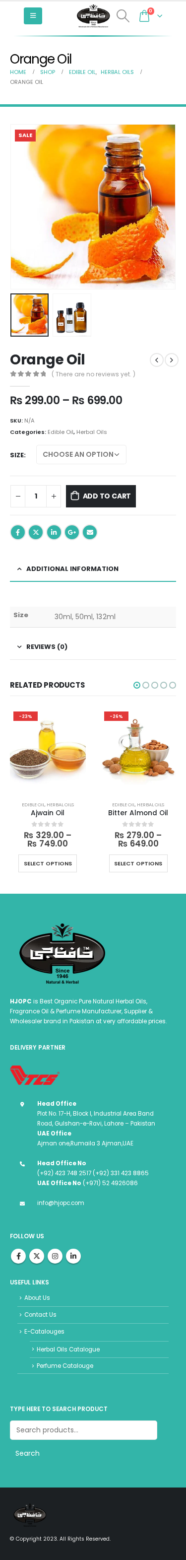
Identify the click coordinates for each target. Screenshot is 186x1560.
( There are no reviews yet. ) (93, 374)
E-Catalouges (44, 1332)
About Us (37, 1298)
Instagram (55, 1256)
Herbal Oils (91, 432)
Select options (77, 863)
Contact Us (40, 1315)
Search (27, 1453)
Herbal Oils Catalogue (68, 1349)
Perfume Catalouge (65, 1366)
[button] (136, 685)
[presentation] (22, 207)
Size (17, 455)
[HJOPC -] (93, 16)
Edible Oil (60, 432)
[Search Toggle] (123, 15)
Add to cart (107, 496)
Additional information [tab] (72, 568)
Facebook (18, 532)
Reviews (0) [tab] (46, 646)
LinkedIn (54, 532)
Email (90, 532)
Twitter (36, 532)
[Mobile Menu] (33, 15)
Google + (72, 532)
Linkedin (73, 1256)
